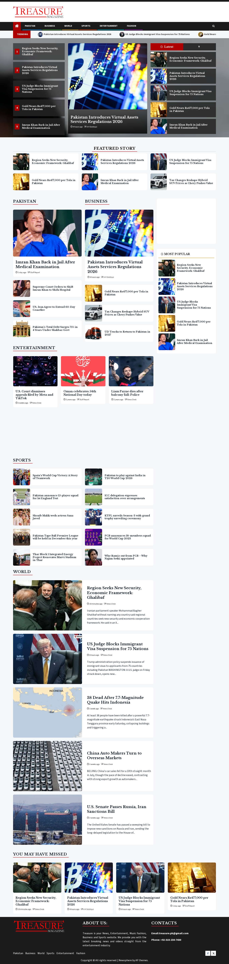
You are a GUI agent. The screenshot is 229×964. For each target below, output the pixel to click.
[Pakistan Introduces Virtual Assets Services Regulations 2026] (159, 76)
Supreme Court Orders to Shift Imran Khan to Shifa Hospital (53, 288)
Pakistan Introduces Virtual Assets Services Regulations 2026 (45, 34)
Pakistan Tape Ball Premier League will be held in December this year (55, 537)
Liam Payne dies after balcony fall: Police (81, 393)
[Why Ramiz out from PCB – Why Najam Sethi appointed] (93, 557)
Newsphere (125, 960)
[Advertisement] (83, 434)
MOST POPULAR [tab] (177, 254)
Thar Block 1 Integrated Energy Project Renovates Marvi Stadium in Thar (54, 557)
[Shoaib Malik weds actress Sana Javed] (21, 517)
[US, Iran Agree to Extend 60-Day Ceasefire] (21, 308)
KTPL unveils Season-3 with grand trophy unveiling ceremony (127, 517)
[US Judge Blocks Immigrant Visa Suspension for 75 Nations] (107, 76)
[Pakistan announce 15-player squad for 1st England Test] (21, 497)
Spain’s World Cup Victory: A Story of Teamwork (55, 477)
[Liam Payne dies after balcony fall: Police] (84, 371)
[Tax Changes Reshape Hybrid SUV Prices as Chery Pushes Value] (159, 181)
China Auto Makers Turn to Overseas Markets (114, 755)
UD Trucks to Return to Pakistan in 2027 (127, 333)
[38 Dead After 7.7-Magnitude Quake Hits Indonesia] (47, 712)
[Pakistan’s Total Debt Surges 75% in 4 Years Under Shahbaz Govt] (21, 328)
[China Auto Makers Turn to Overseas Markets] (47, 766)
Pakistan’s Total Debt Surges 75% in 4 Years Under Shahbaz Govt (55, 329)
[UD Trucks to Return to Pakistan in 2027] (93, 333)
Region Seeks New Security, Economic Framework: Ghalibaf (40, 51)
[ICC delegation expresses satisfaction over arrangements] (93, 497)
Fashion (131, 26)
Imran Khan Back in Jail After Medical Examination (41, 126)
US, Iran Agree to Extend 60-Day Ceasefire (54, 308)
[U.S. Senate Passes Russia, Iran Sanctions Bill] (47, 820)
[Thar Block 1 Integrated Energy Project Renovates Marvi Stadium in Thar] (21, 557)
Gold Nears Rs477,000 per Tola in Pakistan (194, 34)
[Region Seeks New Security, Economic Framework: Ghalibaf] (159, 59)
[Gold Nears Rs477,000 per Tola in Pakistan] (159, 109)
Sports (85, 26)
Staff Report (35, 272)
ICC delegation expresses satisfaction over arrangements (125, 497)
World (68, 26)
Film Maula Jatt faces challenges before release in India (131, 395)
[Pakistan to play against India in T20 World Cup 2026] (93, 477)
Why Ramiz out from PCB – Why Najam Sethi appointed (126, 557)
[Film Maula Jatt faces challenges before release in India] (132, 371)
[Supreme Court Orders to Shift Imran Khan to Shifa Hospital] (21, 288)
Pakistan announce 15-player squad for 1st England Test (55, 497)
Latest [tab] (168, 46)
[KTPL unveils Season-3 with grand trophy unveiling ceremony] (93, 517)
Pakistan (30, 26)
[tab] (199, 46)
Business (50, 26)
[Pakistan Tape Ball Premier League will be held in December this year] (21, 537)
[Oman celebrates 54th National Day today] (37, 371)
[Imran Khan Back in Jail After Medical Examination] (159, 126)
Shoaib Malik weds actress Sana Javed (53, 517)
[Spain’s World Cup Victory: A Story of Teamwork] (21, 477)
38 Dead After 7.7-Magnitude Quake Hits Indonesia (115, 700)
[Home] (17, 26)
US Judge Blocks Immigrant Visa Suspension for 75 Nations (125, 34)
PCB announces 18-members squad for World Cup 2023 (128, 537)
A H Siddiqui (109, 277)
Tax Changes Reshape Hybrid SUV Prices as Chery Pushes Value (191, 182)
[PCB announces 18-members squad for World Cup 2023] (93, 537)
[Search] (213, 26)
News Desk (91, 126)
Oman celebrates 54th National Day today (33, 393)
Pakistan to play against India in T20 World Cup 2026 (125, 477)
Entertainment (109, 26)
